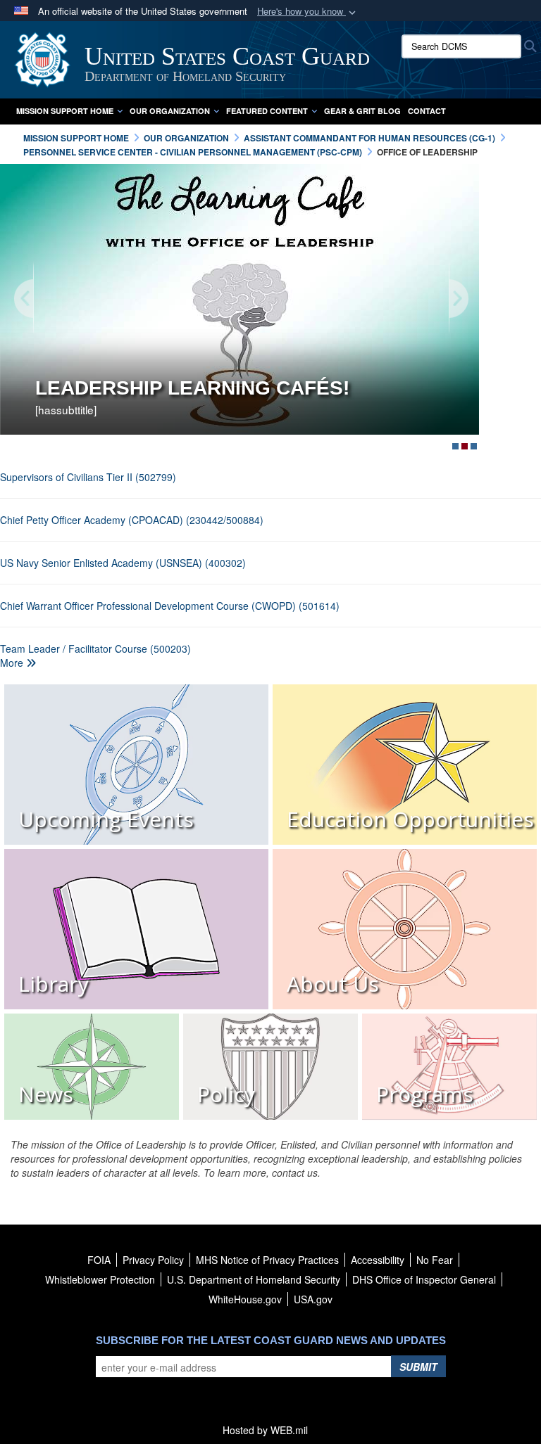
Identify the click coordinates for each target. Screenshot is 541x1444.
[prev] (24, 299)
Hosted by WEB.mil (265, 1430)
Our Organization (170, 111)
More (13, 663)
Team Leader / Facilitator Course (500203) (95, 648)
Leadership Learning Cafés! (192, 388)
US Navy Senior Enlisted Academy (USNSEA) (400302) (123, 563)
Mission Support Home (64, 111)
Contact (427, 111)
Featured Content (267, 111)
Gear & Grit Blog (362, 111)
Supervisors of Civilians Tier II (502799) (88, 477)
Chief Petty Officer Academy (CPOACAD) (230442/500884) (131, 520)
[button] (308, 11)
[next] (457, 299)
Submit (418, 1367)
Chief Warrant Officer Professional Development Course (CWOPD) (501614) (170, 606)
